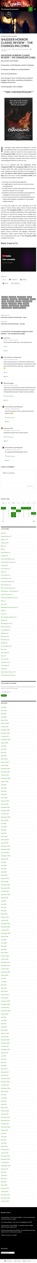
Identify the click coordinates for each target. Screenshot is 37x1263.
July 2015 (3, 1133)
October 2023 (5, 814)
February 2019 (5, 994)
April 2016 (4, 1104)
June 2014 (4, 1175)
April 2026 (4, 717)
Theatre (3, 668)
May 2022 (3, 868)
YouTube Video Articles (7, 675)
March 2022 (4, 875)
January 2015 (4, 1153)
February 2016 (5, 1111)
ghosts (33, 299)
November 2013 (5, 1198)
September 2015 (5, 1127)
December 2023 (5, 807)
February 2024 (5, 801)
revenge (26, 303)
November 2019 (5, 965)
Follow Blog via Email (8, 683)
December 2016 (5, 1078)
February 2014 (5, 1188)
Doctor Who (4, 575)
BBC (2, 546)
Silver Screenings (9, 383)
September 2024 (5, 778)
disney (3, 572)
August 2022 (4, 859)
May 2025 (3, 752)
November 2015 (5, 1120)
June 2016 (4, 1098)
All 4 (2, 533)
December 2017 (5, 1040)
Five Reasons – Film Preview (9, 591)
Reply (6, 350)
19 (13, 513)
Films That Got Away (7, 588)
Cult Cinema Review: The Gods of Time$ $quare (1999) (16, 1222)
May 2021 (3, 907)
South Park (4, 652)
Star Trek (3, 659)
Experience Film (8, 428)
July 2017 (3, 1056)
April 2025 (4, 755)
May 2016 (3, 1101)
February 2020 (5, 956)
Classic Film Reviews (6, 559)
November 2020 (5, 927)
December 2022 (5, 846)
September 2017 (5, 1049)
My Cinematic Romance (7, 617)
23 (33, 513)
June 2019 (4, 981)
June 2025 (4, 749)
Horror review (27, 301)
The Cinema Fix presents (10, 9)
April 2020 (4, 949)
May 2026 (3, 713)
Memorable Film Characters (8, 607)
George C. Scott (23, 299)
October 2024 (5, 775)
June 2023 (4, 826)
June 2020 (4, 943)
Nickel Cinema (5, 626)
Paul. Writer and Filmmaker (21, 49)
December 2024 (5, 768)
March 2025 (4, 759)
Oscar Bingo (4, 630)
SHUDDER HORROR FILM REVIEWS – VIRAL (14, 316)
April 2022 (4, 872)
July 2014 (3, 1172)
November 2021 (5, 888)
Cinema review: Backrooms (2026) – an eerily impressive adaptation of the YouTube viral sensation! (18, 1231)
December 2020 (5, 923)
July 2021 (3, 901)
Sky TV (3, 649)
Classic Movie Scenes (7, 562)
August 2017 (4, 1052)
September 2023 (5, 817)
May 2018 (3, 1023)
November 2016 (5, 1081)
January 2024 (4, 804)
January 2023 (4, 843)
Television (4, 662)
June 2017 (4, 1059)
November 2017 (5, 1043)
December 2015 (5, 1117)
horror (3, 36)
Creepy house (21, 297)
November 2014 (5, 1159)
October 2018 (5, 1007)
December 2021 (5, 885)
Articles (3, 543)
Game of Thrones (6, 594)
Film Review (14, 299)
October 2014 (5, 1162)
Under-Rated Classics (7, 672)
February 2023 (5, 839)
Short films (4, 639)
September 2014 (5, 1165)
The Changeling (6, 307)
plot (19, 303)
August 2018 (4, 1014)
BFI (2, 549)
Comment (30, 486)
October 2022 (5, 852)
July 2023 (3, 823)
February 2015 (5, 1149)
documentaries (5, 578)
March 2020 (4, 952)
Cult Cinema (4, 568)
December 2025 (5, 730)
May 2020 (3, 946)
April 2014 (4, 1182)
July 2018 (3, 1017)
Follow (3, 695)
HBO (2, 601)
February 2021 (5, 917)
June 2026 (4, 710)
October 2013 (5, 1201)
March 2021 (4, 914)
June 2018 (4, 1020)
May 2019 (3, 985)
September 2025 (5, 739)
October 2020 (5, 930)
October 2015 (5, 1123)
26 (13, 516)
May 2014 (3, 1178)
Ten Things (4, 665)
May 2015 (3, 1140)
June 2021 (4, 904)
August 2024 (4, 781)
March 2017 (4, 1069)
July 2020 (3, 939)
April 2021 (4, 910)
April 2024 (4, 794)
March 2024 (4, 797)
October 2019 (5, 968)
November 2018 (5, 1004)
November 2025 (5, 733)
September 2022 (5, 855)
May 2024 (3, 791)
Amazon (4, 297)
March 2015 (4, 1146)
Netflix (3, 620)
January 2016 (4, 1114)
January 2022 (4, 881)
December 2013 (5, 1194)
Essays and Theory (6, 581)
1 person (13, 417)
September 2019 (5, 972)
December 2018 (5, 1001)
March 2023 (4, 836)
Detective (5, 299)
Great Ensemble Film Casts (8, 597)
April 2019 (4, 988)
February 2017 (5, 1072)
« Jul (2, 521)
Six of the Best (5, 646)
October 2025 (5, 736)
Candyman (13, 297)
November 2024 (5, 772)
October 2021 (5, 891)
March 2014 (4, 1185)
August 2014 (4, 1169)
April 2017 (4, 1065)
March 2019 (4, 991)
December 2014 (5, 1156)
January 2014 (4, 1191)
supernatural (25, 305)
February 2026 (5, 723)
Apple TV (3, 539)
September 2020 (5, 933)
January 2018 (4, 1036)
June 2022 (4, 865)
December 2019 (5, 962)
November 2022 (5, 849)
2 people (11, 396)
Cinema (3, 555)
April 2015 (4, 1143)
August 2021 (4, 897)
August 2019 (4, 975)
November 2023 (5, 810)
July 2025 (3, 746)
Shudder (14, 36)
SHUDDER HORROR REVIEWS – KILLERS (13, 323)
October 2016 (5, 1085)
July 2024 (3, 784)
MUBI (2, 610)
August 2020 (4, 936)
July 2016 (3, 1094)
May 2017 (3, 1062)
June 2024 (4, 788)
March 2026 (4, 720)
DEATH (29, 297)
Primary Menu (35, 9)
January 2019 (4, 998)
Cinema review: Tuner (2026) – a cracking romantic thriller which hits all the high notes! (17, 1226)
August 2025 (4, 743)
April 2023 (4, 833)
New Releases (5, 623)
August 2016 (4, 1091)
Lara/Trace (7, 338)
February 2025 (5, 762)
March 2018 (4, 1030)
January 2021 (4, 920)
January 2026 (4, 726)
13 (18, 511)
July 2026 (3, 707)
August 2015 (4, 1130)
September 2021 (5, 894)
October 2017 (5, 1046)
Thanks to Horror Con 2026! (9, 1235)
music (2, 614)
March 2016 (4, 1107)
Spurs (2, 656)
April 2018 (4, 1027)
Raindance (4, 633)
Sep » (34, 521)
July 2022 (3, 862)
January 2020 (4, 959)
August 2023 (4, 820)
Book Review (4, 552)
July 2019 (3, 978)
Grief (3, 301)
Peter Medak (12, 303)
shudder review (14, 305)
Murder (4, 303)
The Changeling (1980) (19, 307)
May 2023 (3, 830)
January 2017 (4, 1075)
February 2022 (5, 878)
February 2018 (5, 1033)
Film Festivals (4, 584)
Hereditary (11, 301)
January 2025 (4, 765)
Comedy (3, 565)
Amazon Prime (5, 536)
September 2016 (5, 1088)
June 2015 (4, 1136)
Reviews (8, 36)
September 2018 (5, 1010)
